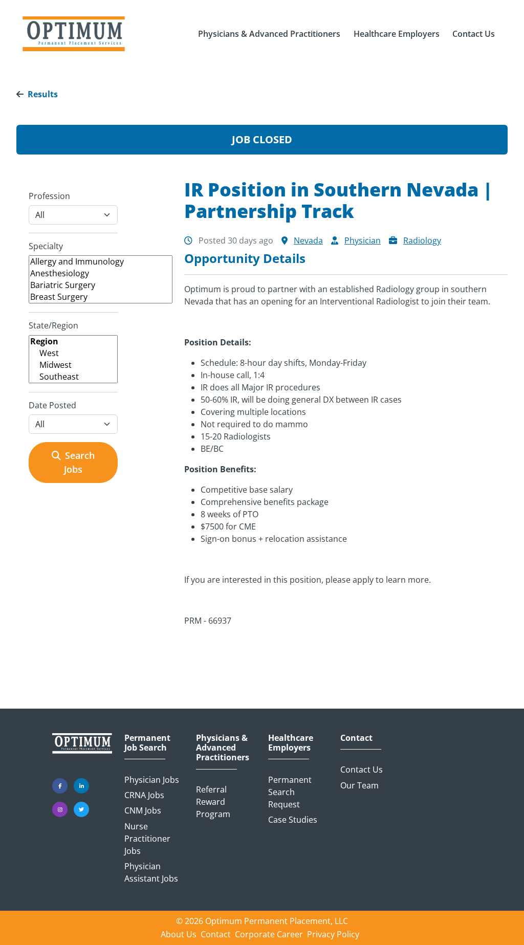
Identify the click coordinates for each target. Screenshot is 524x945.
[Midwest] (73, 365)
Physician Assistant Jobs (151, 872)
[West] (73, 353)
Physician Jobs (151, 779)
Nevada (308, 240)
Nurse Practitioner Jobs (147, 838)
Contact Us (361, 769)
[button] (269, 34)
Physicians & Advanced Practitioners (222, 748)
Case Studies (292, 819)
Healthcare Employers (290, 743)
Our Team (359, 785)
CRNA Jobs (144, 795)
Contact (356, 738)
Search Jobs (79, 462)
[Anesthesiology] (100, 273)
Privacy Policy (333, 934)
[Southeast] (73, 377)
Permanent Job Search (147, 743)
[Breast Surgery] (100, 297)
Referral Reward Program (213, 802)
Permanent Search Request (290, 792)
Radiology (422, 240)
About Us (178, 934)
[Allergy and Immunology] (100, 262)
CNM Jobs (142, 810)
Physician (362, 240)
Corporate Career (269, 934)
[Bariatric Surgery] (100, 285)
